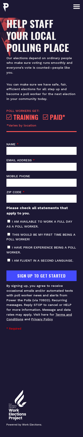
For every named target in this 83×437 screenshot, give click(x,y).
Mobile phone (18, 176)
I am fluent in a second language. (42, 260)
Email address (20, 160)
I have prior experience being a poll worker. (41, 250)
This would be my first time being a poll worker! (40, 237)
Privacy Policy (42, 319)
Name (12, 144)
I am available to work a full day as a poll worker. (39, 224)
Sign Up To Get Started (41, 275)
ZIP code (15, 192)
